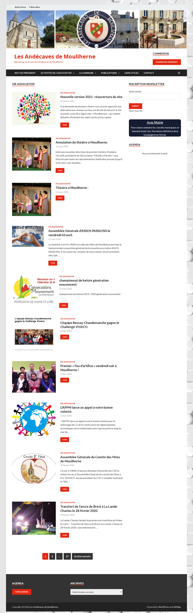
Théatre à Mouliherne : (72, 187)
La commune (86, 73)
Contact (149, 73)
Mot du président (25, 73)
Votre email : (135, 91)
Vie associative (67, 93)
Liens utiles (132, 73)
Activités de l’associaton (56, 73)
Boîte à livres (20, 7)
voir (65, 125)
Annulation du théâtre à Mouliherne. (82, 142)
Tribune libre (34, 7)
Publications (109, 73)
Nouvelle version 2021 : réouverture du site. (91, 97)
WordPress (163, 607)
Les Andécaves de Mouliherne (54, 56)
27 (67, 556)
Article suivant (82, 556)
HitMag (177, 607)
